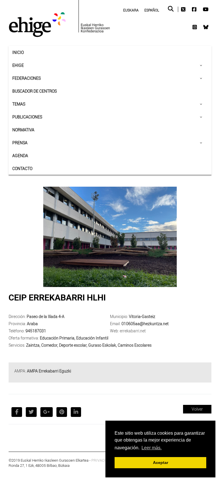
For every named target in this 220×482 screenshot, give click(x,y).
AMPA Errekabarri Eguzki (49, 371)
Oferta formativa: (24, 338)
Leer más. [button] (152, 447)
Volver (197, 409)
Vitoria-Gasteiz (142, 316)
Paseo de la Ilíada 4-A (45, 316)
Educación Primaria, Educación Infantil (74, 338)
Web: (114, 330)
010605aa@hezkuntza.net (145, 323)
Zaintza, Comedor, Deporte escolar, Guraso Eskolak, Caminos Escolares (89, 345)
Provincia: (17, 323)
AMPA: (20, 371)
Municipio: (119, 316)
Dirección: (17, 316)
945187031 (35, 330)
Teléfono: (17, 330)
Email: (115, 323)
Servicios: (17, 345)
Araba (32, 323)
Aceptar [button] (160, 462)
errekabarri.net (133, 330)
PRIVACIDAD (102, 460)
